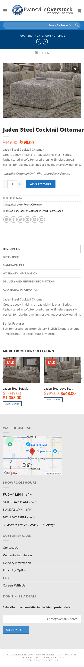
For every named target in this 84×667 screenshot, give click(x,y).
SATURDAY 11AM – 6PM (20, 502)
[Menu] (5, 10)
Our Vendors (45, 654)
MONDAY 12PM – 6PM (19, 517)
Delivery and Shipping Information (28, 281)
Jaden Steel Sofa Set (16, 388)
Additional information (20, 289)
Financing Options (15, 570)
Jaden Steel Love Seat (58, 388)
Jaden (59, 210)
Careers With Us (14, 585)
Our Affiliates (66, 654)
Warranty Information (20, 273)
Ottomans (59, 35)
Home (22, 35)
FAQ (6, 578)
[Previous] (3, 385)
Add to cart (40, 184)
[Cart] (79, 10)
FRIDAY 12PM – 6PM (17, 494)
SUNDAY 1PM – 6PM (17, 509)
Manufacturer (13, 265)
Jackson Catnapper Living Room (37, 210)
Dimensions (11, 257)
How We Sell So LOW (20, 654)
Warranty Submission (17, 555)
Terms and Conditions (42, 660)
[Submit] (77, 25)
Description (11, 249)
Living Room (44, 35)
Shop (31, 35)
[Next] (81, 385)
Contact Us (10, 547)
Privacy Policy (54, 657)
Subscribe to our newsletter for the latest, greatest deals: (37, 607)
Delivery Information (17, 563)
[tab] (42, 249)
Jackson (13, 210)
